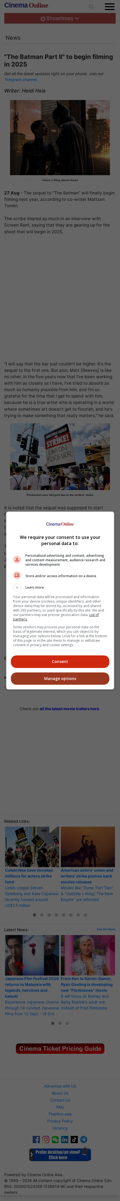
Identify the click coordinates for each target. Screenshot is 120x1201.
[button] (60, 587)
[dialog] (60, 600)
